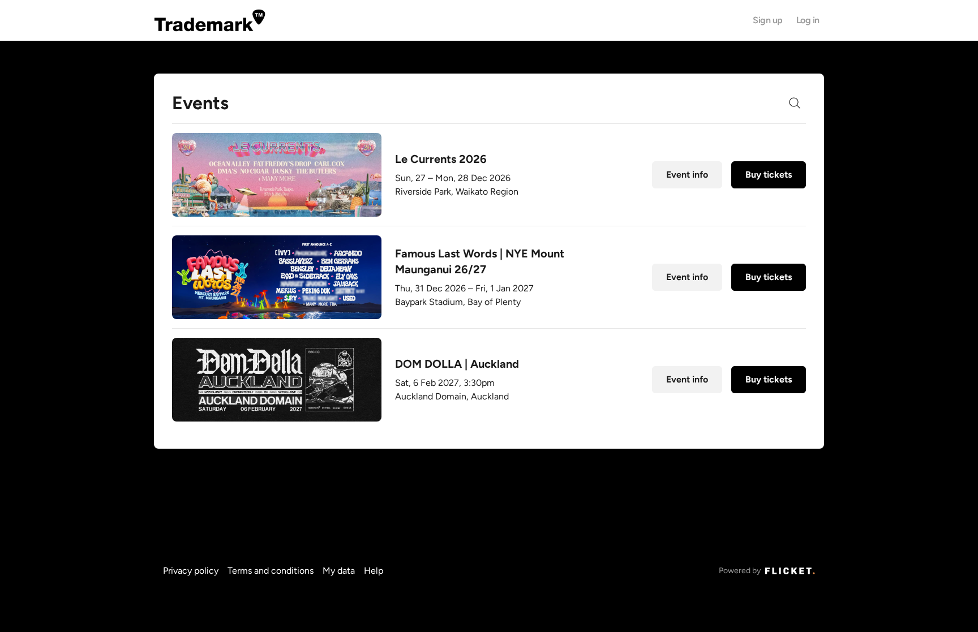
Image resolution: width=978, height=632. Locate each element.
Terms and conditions (271, 570)
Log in (808, 20)
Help (373, 570)
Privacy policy (190, 570)
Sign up (768, 20)
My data (339, 570)
